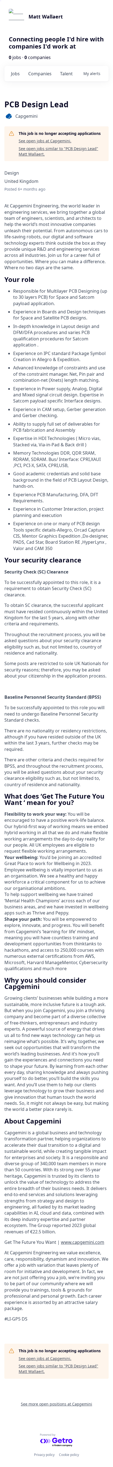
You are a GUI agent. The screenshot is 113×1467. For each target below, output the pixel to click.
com (99, 1242)
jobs (15, 74)
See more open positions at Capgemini (56, 1404)
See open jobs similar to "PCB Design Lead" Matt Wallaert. (58, 151)
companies (40, 74)
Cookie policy (69, 1454)
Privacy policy (44, 1454)
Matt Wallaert (46, 16)
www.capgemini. (78, 1242)
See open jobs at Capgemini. (45, 140)
